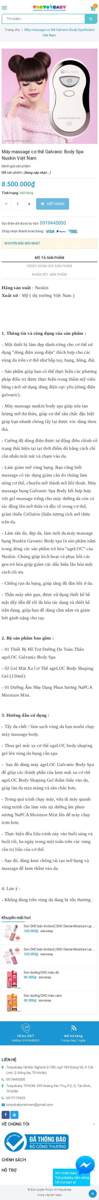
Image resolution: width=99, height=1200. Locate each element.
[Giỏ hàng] (93, 9)
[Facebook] (6, 1115)
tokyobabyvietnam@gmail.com (29, 1105)
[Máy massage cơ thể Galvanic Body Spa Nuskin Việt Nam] (49, 96)
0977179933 (15, 1098)
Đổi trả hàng (73, 1036)
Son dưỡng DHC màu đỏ (41, 972)
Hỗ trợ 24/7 (25, 1036)
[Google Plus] (14, 1115)
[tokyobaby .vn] (49, 7)
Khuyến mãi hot (16, 917)
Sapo (58, 1195)
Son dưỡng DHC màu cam (43, 995)
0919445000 (53, 223)
